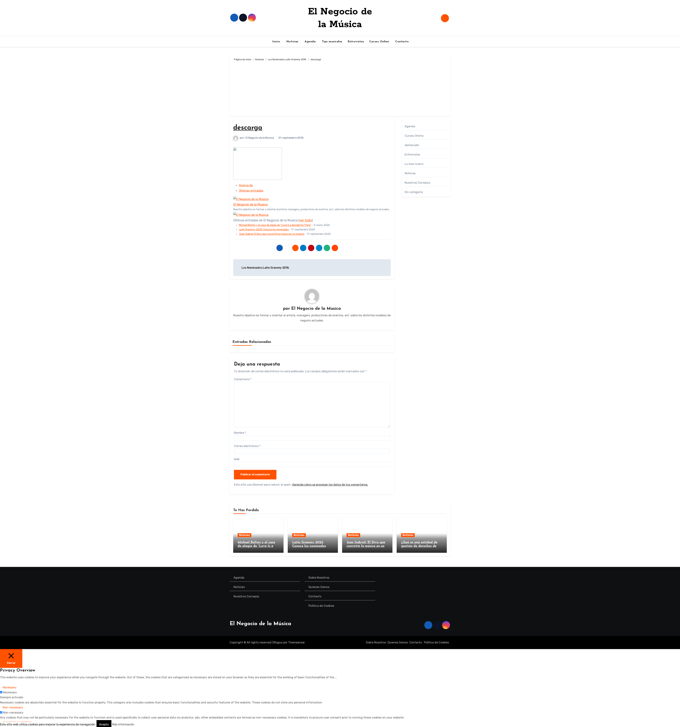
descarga (247, 128)
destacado (412, 145)
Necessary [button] (9, 687)
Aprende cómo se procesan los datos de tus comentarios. (330, 484)
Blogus (277, 642)
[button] (2, 682)
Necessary (10, 692)
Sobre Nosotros (319, 577)
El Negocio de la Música (260, 624)
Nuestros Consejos (417, 182)
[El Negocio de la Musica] (250, 199)
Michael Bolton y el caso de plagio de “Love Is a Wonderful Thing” (275, 225)
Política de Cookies (321, 605)
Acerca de (246, 185)
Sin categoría (414, 192)
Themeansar (296, 642)
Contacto (401, 41)
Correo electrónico (247, 446)
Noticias (291, 41)
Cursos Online (379, 41)
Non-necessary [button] (13, 707)
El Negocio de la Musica (259, 137)
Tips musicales (331, 41)
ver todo (305, 220)
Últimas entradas (251, 190)
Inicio (275, 41)
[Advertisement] (340, 88)
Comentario (242, 379)
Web (236, 459)
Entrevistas (356, 41)
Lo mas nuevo (414, 164)
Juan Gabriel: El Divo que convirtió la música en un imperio (271, 234)
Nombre (240, 432)
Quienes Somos (319, 587)
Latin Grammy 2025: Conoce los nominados (264, 229)
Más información (123, 724)
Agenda (310, 41)
